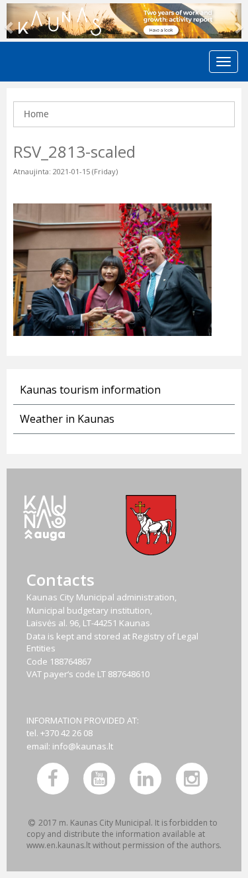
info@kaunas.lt (82, 746)
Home (36, 114)
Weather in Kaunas (67, 419)
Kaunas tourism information (90, 389)
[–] (124, 20)
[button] (10, 20)
